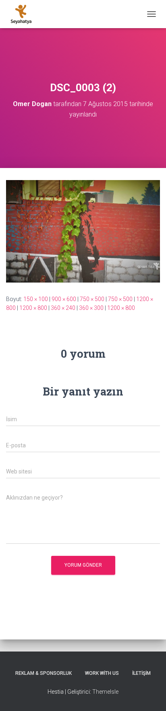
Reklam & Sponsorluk (43, 673)
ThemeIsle (105, 691)
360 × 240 (63, 308)
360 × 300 (91, 308)
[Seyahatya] (24, 14)
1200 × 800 (33, 308)
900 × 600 (64, 299)
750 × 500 (92, 299)
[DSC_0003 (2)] (83, 230)
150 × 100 (35, 299)
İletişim (141, 673)
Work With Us (102, 673)
